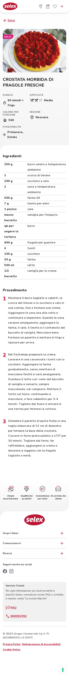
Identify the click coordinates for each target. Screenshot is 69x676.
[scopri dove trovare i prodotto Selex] (41, 6)
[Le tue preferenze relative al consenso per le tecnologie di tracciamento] (62, 669)
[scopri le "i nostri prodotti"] (48, 6)
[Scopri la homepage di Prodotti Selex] (10, 6)
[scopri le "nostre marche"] (55, 6)
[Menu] (62, 6)
